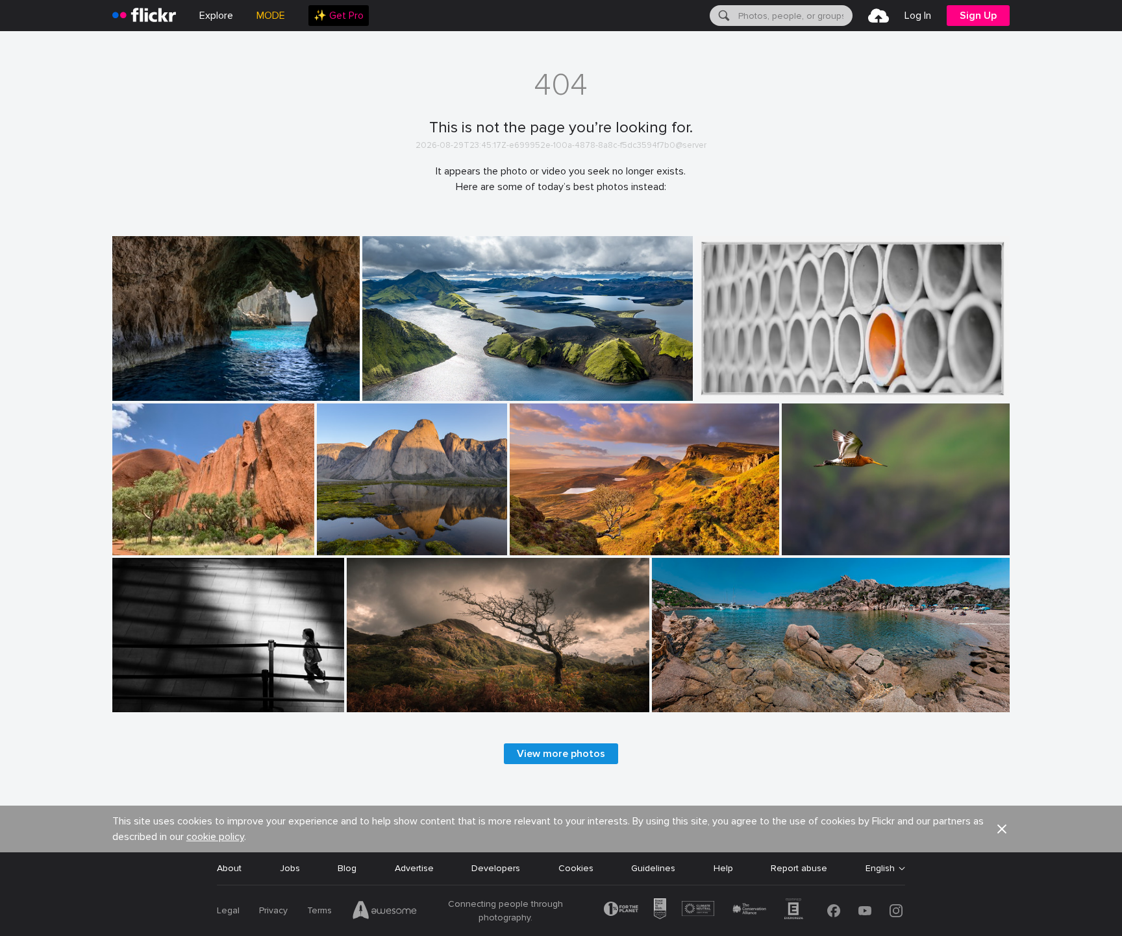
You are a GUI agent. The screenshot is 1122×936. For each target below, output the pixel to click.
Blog (347, 868)
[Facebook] (834, 910)
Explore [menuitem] (216, 15)
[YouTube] (865, 910)
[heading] (144, 15)
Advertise (414, 868)
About (229, 868)
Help (723, 868)
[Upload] (878, 15)
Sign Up (978, 15)
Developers (495, 868)
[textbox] (794, 15)
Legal (228, 910)
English (880, 868)
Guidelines (653, 868)
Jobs (290, 868)
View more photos (561, 753)
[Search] (722, 15)
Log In (917, 15)
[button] (1002, 829)
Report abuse (799, 868)
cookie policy (215, 836)
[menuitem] (338, 15)
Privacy (273, 910)
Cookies (575, 868)
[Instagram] (896, 910)
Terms (319, 910)
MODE (270, 15)
